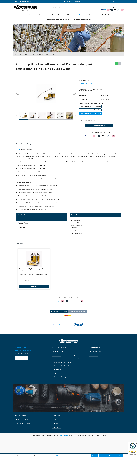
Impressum (56, 373)
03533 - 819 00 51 (119, 1)
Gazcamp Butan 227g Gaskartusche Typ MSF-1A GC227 (32, 269)
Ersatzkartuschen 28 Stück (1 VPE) (90, 120)
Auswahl (34, 286)
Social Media (57, 415)
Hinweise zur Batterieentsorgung (62, 362)
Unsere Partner (20, 415)
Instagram (56, 423)
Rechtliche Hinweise (59, 347)
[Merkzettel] (113, 7)
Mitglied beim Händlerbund (24, 420)
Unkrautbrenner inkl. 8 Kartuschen (90, 110)
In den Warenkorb (99, 125)
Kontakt (92, 359)
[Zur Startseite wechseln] (68, 341)
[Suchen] (81, 8)
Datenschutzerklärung (59, 377)
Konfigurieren (103, 456)
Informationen (94, 347)
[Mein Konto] (118, 7)
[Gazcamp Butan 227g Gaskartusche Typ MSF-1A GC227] (34, 259)
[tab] (23, 143)
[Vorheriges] (17, 93)
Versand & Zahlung (95, 351)
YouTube (55, 427)
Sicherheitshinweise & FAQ (61, 351)
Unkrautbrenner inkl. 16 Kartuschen (90, 113)
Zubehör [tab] (20, 244)
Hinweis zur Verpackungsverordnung (64, 355)
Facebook (55, 420)
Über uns (92, 355)
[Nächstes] (74, 93)
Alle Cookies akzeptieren (115, 456)
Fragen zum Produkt (26, 149)
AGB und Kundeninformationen (62, 366)
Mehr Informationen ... (59, 455)
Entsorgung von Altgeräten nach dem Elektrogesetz (68, 359)
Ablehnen (94, 456)
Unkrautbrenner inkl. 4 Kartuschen (90, 106)
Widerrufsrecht (57, 369)
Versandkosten (63, 435)
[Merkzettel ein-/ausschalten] (119, 63)
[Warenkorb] (122, 6)
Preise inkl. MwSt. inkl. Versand (86, 83)
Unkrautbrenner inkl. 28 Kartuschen (90, 117)
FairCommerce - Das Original (24, 423)
